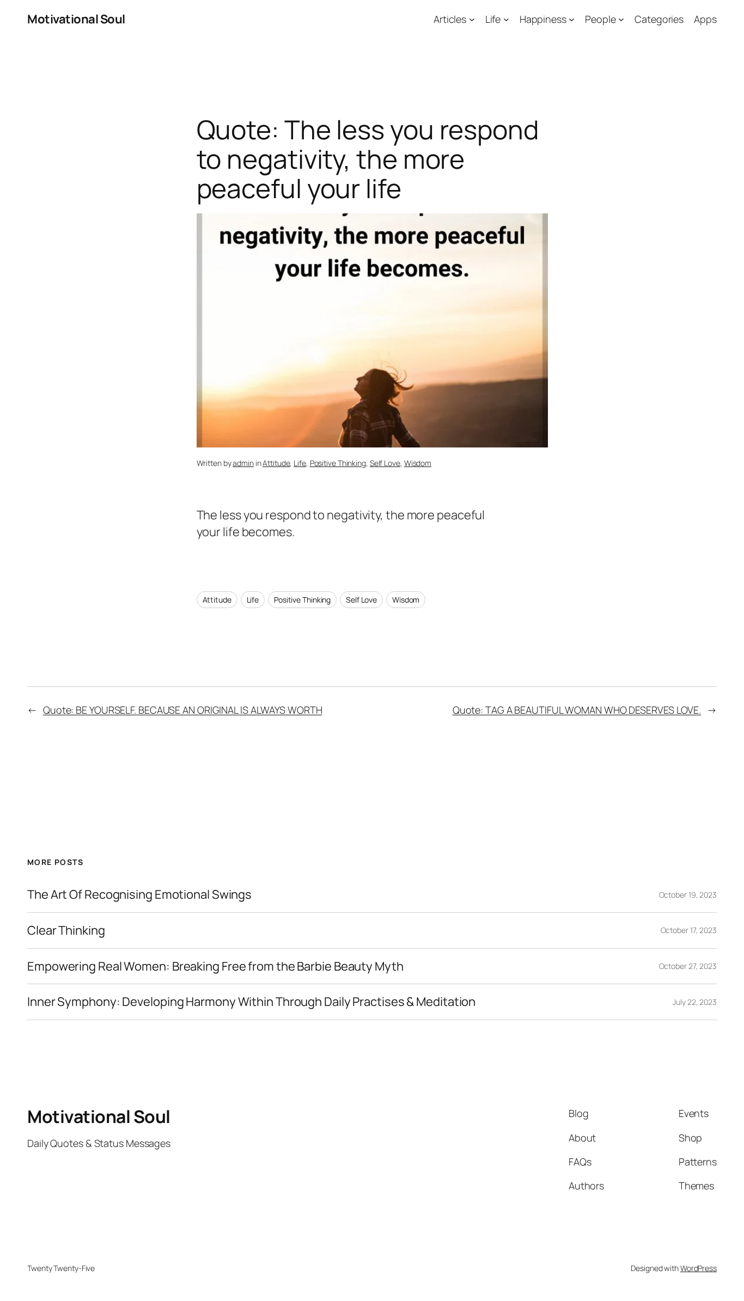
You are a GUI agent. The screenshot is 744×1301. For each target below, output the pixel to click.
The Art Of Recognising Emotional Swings (140, 894)
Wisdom (417, 463)
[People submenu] (621, 19)
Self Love (385, 463)
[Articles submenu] (472, 19)
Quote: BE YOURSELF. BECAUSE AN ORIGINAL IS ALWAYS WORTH (182, 709)
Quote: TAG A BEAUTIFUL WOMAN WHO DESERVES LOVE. (577, 709)
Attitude (276, 463)
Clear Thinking (66, 930)
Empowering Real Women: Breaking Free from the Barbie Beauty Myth (215, 966)
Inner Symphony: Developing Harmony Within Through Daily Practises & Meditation (251, 1002)
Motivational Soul (76, 19)
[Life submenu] (506, 19)
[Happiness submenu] (572, 19)
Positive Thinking (338, 463)
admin (243, 463)
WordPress (698, 1268)
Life (300, 463)
